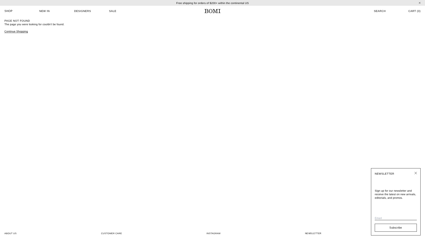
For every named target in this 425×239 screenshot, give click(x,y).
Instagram (213, 233)
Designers (82, 11)
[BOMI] (212, 11)
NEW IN (44, 11)
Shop (8, 11)
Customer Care (111, 233)
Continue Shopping (16, 31)
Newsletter (313, 233)
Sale (112, 11)
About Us (10, 233)
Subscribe (395, 227)
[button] (369, 11)
